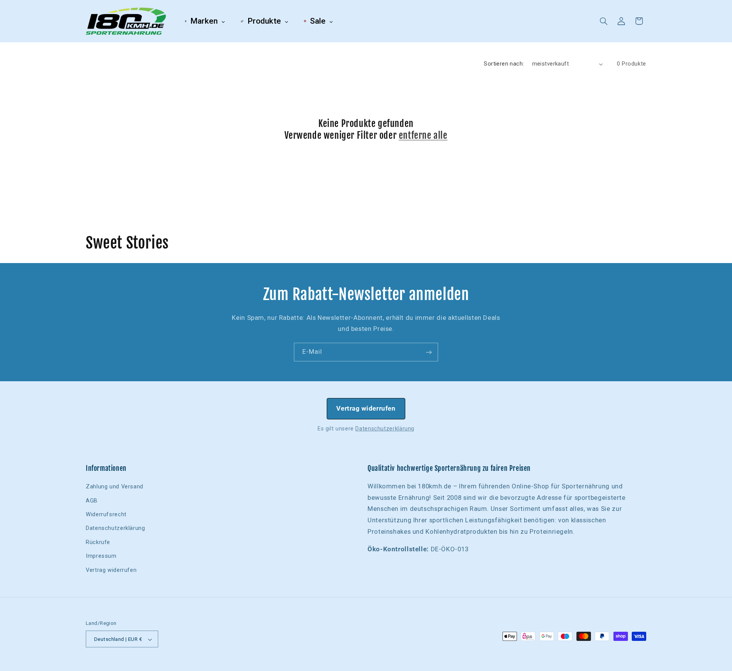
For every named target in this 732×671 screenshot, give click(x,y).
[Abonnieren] (429, 352)
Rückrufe (98, 542)
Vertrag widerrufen (365, 408)
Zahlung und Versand (114, 486)
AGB (92, 500)
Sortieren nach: (504, 63)
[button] (604, 21)
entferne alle (423, 135)
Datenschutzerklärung (384, 428)
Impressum (101, 555)
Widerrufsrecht (106, 514)
